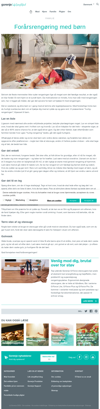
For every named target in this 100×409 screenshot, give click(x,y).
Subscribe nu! (48, 357)
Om (69, 12)
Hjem (44, 12)
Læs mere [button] (88, 301)
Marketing (20, 200)
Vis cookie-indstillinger (39, 405)
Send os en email (84, 377)
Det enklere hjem (11, 381)
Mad (37, 12)
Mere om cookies (54, 200)
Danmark (87, 5)
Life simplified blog (35, 377)
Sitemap (54, 391)
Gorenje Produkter (35, 381)
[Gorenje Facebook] (79, 357)
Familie (53, 12)
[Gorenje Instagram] (86, 357)
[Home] (31, 12)
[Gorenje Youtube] (92, 357)
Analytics (33, 200)
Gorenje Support (34, 386)
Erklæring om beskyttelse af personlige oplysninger (66, 405)
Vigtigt (8, 200)
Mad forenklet (9, 377)
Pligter (62, 12)
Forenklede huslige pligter (14, 395)
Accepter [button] (73, 200)
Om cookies (56, 377)
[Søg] (97, 5)
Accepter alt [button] (88, 200)
